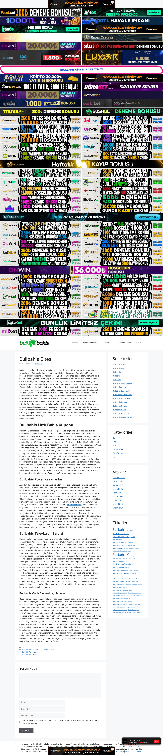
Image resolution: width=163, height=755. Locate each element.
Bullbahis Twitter (137, 596)
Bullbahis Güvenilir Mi (122, 417)
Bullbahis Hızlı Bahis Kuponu (32, 649)
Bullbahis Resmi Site (132, 581)
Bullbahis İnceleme (90, 343)
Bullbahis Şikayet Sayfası (134, 612)
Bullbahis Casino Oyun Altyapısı (122, 551)
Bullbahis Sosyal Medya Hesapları (122, 590)
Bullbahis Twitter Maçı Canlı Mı (121, 598)
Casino (116, 442)
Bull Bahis (130, 530)
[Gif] (81, 164)
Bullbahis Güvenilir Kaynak (120, 561)
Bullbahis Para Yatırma (30, 652)
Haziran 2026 (119, 478)
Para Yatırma (118, 453)
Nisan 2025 (118, 489)
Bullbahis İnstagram (121, 391)
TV (114, 457)
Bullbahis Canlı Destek (122, 395)
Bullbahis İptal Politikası (119, 612)
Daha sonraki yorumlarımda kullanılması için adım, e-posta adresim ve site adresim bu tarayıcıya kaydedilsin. (60, 721)
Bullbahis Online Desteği (119, 579)
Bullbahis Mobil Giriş (122, 398)
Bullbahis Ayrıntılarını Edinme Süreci (123, 542)
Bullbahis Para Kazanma (134, 579)
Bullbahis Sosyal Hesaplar (120, 587)
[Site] (40, 120)
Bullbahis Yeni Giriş (29, 654)
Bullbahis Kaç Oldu (121, 413)
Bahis (115, 438)
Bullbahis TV (128, 596)
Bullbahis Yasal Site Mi (119, 604)
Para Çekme (118, 449)
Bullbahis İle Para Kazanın (120, 610)
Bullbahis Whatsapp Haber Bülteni (122, 601)
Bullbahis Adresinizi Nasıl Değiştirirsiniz (124, 537)
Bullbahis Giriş (107, 343)
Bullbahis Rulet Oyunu (119, 584)
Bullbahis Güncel (131, 558)
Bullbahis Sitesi (49, 649)
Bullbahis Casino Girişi (132, 548)
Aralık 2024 (118, 504)
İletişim (138, 343)
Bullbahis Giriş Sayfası (122, 383)
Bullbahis (74, 343)
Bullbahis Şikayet (124, 343)
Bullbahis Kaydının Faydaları (121, 570)
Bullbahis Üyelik (120, 406)
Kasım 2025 (118, 481)
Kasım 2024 (118, 508)
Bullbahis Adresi (120, 364)
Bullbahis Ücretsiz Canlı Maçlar (121, 607)
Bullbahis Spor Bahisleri (134, 593)
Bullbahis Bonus (120, 402)
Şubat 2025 (118, 496)
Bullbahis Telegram (118, 596)
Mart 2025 (117, 493)
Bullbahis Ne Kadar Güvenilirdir (121, 576)
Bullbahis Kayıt (119, 410)
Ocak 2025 (117, 500)
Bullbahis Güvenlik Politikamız (121, 567)
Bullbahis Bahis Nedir (119, 545)
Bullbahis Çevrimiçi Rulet (133, 604)
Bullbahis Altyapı (120, 387)
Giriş (23, 647)
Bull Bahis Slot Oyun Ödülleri (134, 584)
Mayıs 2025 (118, 485)
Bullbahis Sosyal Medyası (120, 593)
